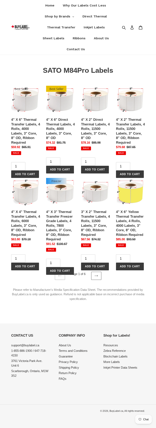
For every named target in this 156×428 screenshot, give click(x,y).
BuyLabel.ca (116, 411)
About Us (65, 345)
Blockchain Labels (115, 356)
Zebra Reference (114, 350)
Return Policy (68, 373)
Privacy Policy (68, 362)
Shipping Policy (69, 367)
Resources (110, 345)
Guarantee (66, 356)
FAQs (62, 378)
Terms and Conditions (73, 350)
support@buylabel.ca (25, 345)
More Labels (111, 362)
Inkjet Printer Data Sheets (120, 367)
